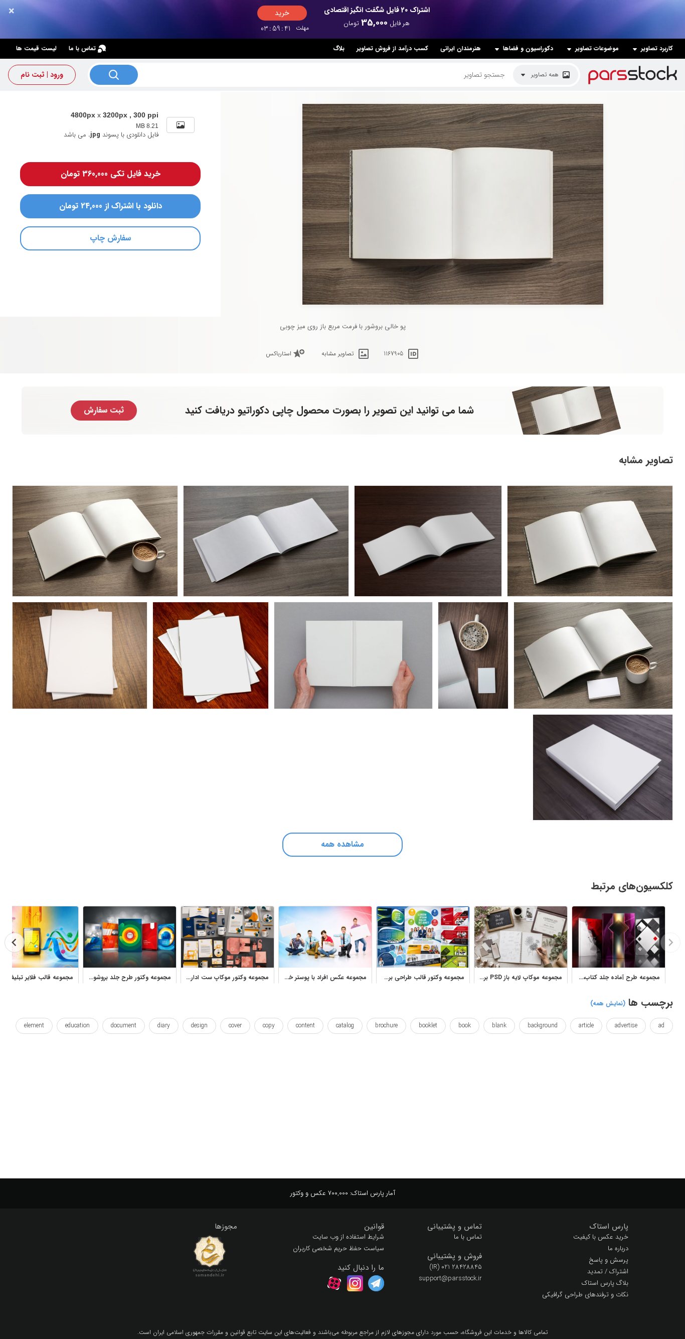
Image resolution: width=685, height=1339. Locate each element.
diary (163, 1025)
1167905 (393, 353)
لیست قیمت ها (36, 48)
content (305, 1025)
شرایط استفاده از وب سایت (348, 1237)
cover (235, 1025)
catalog (345, 1025)
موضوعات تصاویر (597, 49)
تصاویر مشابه (337, 353)
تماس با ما (82, 48)
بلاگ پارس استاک (605, 1283)
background (543, 1025)
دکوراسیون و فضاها (528, 49)
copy (269, 1025)
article (586, 1025)
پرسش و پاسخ (608, 1260)
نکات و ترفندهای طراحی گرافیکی (585, 1294)
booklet (428, 1025)
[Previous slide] (670, 942)
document (123, 1025)
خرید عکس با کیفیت (600, 1237)
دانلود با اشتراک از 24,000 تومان (110, 206)
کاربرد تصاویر (657, 49)
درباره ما (618, 1248)
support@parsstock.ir (450, 1278)
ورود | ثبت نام (42, 74)
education (77, 1025)
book (464, 1025)
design (199, 1025)
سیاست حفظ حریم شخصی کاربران (338, 1248)
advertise (626, 1025)
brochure (386, 1025)
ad (661, 1025)
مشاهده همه (342, 844)
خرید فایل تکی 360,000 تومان (110, 174)
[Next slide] (15, 942)
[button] (563, 1227)
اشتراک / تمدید (607, 1271)
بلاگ (339, 48)
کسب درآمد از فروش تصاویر (392, 48)
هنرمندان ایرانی (460, 48)
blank (499, 1025)
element (34, 1025)
